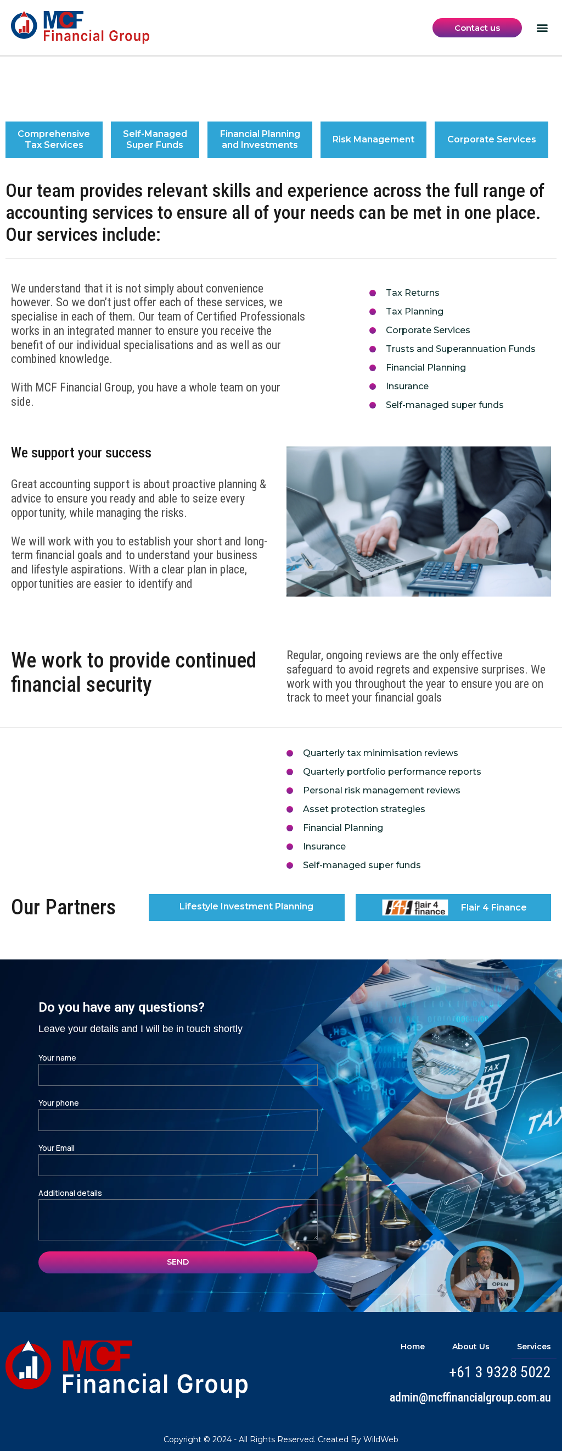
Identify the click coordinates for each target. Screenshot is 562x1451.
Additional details (70, 1193)
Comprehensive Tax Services (54, 139)
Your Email (56, 1148)
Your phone (58, 1102)
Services (534, 1346)
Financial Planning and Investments (260, 139)
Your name (57, 1057)
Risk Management (373, 139)
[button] (542, 28)
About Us (471, 1346)
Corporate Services (491, 139)
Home (413, 1346)
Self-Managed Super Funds (155, 139)
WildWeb (380, 1439)
